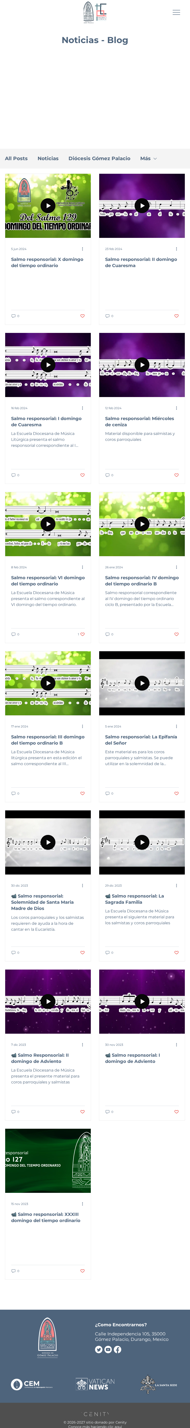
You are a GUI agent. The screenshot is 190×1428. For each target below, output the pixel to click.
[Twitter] (98, 1349)
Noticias (48, 158)
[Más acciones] (84, 249)
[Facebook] (117, 1349)
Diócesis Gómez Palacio (99, 158)
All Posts (16, 158)
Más (145, 158)
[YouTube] (108, 1349)
